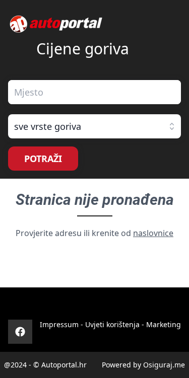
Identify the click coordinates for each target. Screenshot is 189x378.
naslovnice (153, 233)
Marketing (163, 324)
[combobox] (94, 92)
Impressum (59, 324)
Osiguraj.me (164, 364)
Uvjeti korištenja (112, 324)
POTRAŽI (43, 159)
